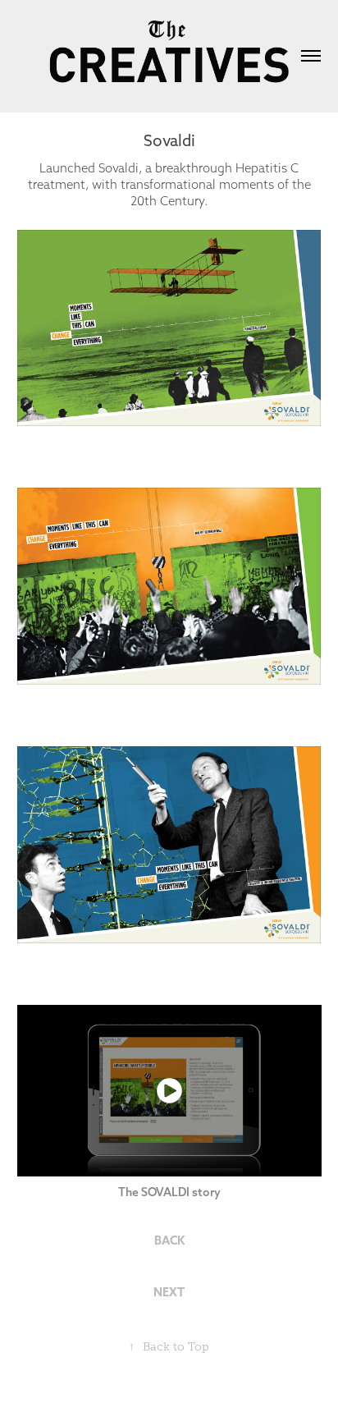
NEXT (169, 1292)
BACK (169, 1240)
